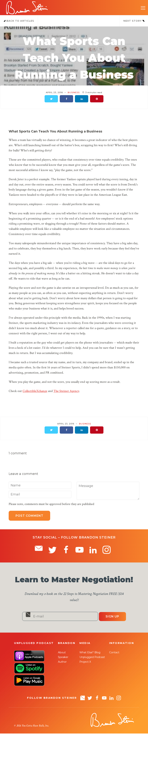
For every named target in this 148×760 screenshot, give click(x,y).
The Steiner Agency (66, 391)
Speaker (63, 657)
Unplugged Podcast (92, 657)
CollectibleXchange (35, 391)
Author (62, 661)
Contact (114, 652)
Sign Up (112, 616)
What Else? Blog (89, 652)
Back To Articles (19, 20)
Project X (85, 661)
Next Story (133, 20)
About (62, 652)
